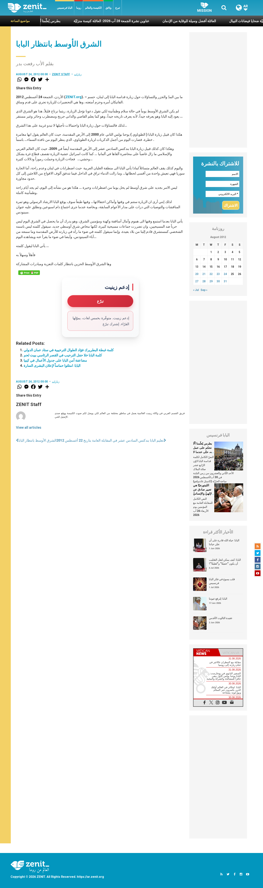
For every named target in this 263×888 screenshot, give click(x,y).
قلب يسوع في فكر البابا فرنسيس (222, 581)
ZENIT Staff (61, 74)
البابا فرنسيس (64, 7)
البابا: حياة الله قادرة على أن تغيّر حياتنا (224, 542)
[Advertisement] (218, 90)
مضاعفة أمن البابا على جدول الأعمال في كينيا (55, 360)
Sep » (204, 290)
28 (203, 281)
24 (225, 274)
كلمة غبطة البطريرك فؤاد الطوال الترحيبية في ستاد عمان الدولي (69, 350)
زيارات (78, 74)
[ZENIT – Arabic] (31, 8)
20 (196, 274)
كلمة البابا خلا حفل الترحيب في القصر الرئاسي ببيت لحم (63, 355)
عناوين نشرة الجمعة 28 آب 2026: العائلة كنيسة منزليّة (98, 21)
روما (78, 7)
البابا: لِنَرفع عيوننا (218, 598)
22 (211, 274)
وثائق (108, 7)
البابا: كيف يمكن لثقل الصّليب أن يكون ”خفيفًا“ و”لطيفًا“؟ (225, 561)
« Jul (196, 290)
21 (203, 274)
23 (218, 274)
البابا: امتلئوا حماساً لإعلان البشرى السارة (52, 365)
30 (218, 281)
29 (211, 281)
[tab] (205, 652)
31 (225, 281)
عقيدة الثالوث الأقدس (220, 618)
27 (196, 281)
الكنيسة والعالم (93, 7)
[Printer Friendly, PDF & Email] (29, 272)
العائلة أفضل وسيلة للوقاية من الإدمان (175, 21)
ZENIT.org (73, 97)
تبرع (117, 7)
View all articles (28, 427)
